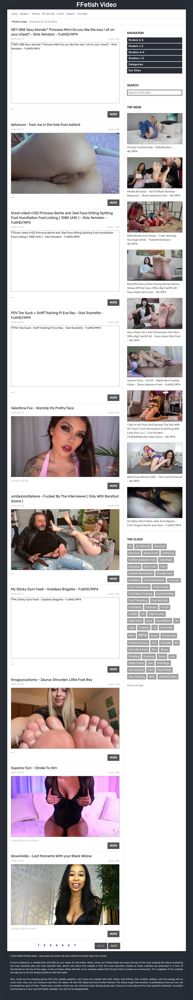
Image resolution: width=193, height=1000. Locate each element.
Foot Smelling (165, 593)
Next (114, 946)
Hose (149, 620)
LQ (154, 627)
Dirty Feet (150, 566)
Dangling (134, 566)
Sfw (154, 649)
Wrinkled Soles (168, 676)
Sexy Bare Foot (138, 649)
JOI (26, 480)
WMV (152, 676)
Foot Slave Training (140, 593)
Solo (150, 663)
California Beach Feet (142, 559)
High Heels (135, 620)
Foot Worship (160, 600)
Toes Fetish (164, 670)
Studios (15, 840)
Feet (163, 566)
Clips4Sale (166, 559)
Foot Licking (160, 587)
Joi (177, 620)
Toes (150, 670)
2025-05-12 (17, 39)
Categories (17, 480)
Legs (132, 627)
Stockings (163, 663)
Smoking (148, 656)
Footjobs (151, 607)
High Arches (156, 614)
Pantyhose (169, 635)
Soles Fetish (136, 663)
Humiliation (31, 928)
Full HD (165, 607)
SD (176, 642)
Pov (154, 642)
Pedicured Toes (138, 642)
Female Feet (164, 573)
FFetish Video (96, 4)
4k (130, 546)
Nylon (154, 635)
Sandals (166, 642)
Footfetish (135, 607)
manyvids (166, 627)
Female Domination (141, 573)
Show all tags (135, 685)
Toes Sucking (137, 676)
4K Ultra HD (143, 546)
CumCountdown (29, 840)
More (113, 114)
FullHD (133, 614)
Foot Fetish (174, 580)
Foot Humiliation (139, 587)
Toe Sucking (136, 670)
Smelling (134, 656)
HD (143, 614)
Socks (162, 656)
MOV (131, 635)
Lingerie (144, 627)
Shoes (164, 649)
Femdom (134, 580)
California (168, 553)
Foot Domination (154, 580)
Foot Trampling (138, 600)
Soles (172, 656)
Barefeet (159, 546)
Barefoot (134, 553)
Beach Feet (151, 553)
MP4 (142, 635)
